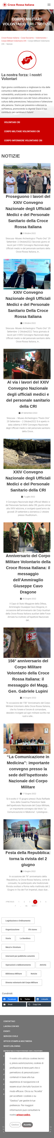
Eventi (6, 1031)
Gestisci (15, 1124)
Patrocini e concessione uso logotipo (23, 1051)
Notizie (34, 974)
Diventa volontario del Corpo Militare (22, 982)
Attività (43, 965)
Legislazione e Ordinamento (18, 921)
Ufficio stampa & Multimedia (17, 1041)
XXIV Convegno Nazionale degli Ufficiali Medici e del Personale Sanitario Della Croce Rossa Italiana (28, 304)
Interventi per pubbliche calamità (20, 956)
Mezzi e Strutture (13, 947)
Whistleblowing (11, 1046)
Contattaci (9, 1021)
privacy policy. (23, 1114)
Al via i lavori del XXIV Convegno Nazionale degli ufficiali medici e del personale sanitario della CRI (28, 394)
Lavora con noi (11, 1026)
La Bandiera (25, 938)
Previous (10, 902)
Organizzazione (12, 929)
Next (34, 906)
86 (26, 906)
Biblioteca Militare (14, 974)
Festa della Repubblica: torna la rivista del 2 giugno (28, 858)
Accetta (27, 1124)
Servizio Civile (10, 1036)
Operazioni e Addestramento (18, 965)
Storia (8, 938)
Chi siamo (32, 929)
